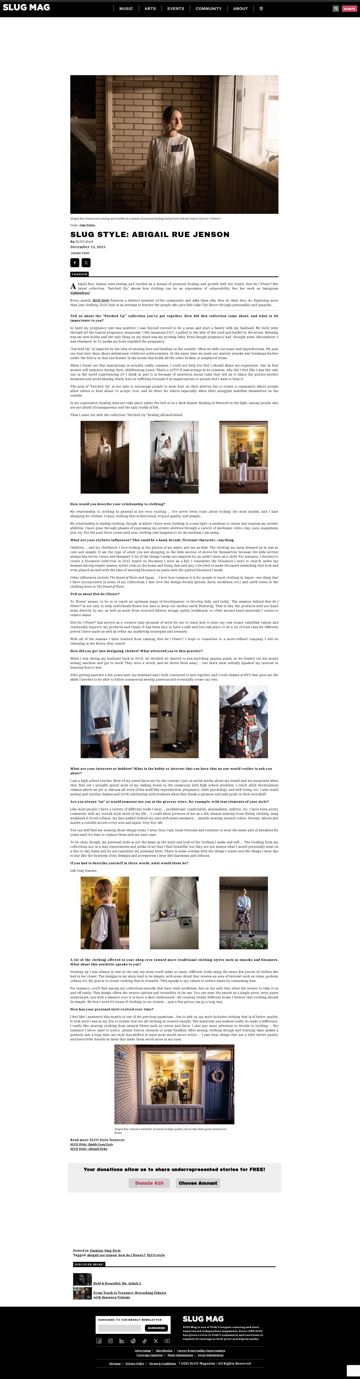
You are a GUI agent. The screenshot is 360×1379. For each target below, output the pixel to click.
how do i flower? (132, 1255)
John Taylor (87, 225)
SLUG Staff (84, 242)
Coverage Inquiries (149, 1355)
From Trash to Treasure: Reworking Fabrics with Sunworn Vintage (129, 1295)
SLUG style (156, 1255)
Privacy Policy (134, 1363)
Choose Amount (198, 1183)
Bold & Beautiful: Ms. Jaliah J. (117, 1283)
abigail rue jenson (102, 1255)
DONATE (349, 9)
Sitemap (115, 1363)
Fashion (96, 1251)
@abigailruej (80, 293)
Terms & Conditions (162, 1363)
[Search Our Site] (336, 8)
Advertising (143, 1350)
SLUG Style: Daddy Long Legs (91, 1144)
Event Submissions (211, 1355)
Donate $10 (149, 1183)
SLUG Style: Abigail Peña (88, 1149)
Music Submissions (180, 1355)
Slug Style (112, 1251)
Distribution (164, 1350)
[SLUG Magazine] (26, 7)
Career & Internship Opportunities (201, 1350)
